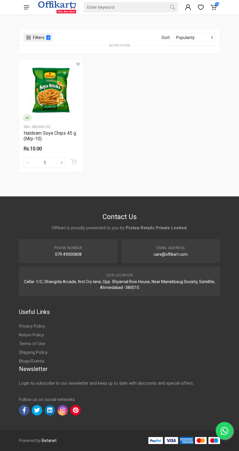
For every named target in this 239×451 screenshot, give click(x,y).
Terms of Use (32, 343)
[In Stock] (27, 117)
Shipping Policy (33, 352)
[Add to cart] (73, 162)
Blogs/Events (31, 361)
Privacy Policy (32, 326)
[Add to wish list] (78, 64)
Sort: (166, 37)
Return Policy (31, 335)
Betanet (49, 440)
